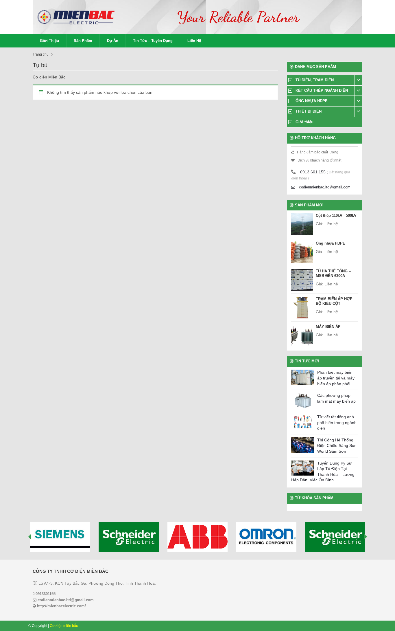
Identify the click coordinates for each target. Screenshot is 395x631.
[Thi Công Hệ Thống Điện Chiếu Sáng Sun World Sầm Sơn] (302, 445)
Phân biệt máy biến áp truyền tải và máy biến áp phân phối (336, 378)
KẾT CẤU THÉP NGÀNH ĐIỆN (322, 90)
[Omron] (266, 537)
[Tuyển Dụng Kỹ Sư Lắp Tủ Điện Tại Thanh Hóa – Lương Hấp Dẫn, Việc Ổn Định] (302, 468)
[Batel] (335, 537)
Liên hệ (194, 40)
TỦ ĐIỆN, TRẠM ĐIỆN (315, 80)
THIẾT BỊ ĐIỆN (309, 111)
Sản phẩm (83, 40)
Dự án (112, 40)
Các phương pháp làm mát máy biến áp (336, 398)
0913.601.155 (313, 172)
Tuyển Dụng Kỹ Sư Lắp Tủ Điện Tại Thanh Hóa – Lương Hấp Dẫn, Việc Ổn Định (323, 472)
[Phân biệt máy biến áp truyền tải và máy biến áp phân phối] (302, 377)
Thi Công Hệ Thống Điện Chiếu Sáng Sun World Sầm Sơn (337, 446)
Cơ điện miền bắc (64, 626)
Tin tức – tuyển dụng (153, 40)
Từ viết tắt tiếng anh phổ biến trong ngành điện (337, 422)
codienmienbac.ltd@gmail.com (324, 187)
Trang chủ (41, 54)
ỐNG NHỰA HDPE (312, 101)
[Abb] (197, 537)
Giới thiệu (49, 40)
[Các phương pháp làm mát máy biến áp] (302, 400)
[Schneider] (129, 537)
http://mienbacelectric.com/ (61, 606)
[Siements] (60, 537)
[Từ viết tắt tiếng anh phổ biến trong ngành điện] (302, 422)
